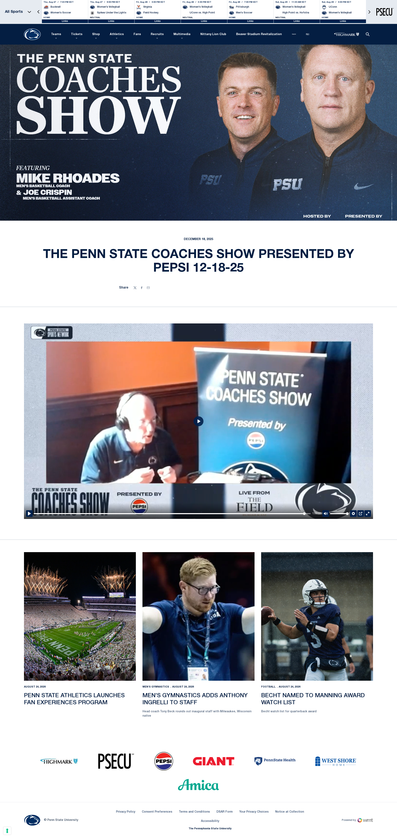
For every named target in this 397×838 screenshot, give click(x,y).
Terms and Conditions (194, 812)
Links (65, 21)
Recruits (157, 34)
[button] (38, 12)
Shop (96, 34)
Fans (137, 34)
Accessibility (210, 821)
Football (268, 687)
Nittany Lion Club (213, 34)
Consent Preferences (157, 812)
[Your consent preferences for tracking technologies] (7, 831)
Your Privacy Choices (254, 812)
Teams (56, 34)
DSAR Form (224, 812)
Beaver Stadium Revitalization (259, 34)
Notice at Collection (289, 812)
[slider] (172, 514)
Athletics (117, 34)
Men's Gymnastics (155, 687)
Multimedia (181, 34)
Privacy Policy (125, 812)
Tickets (76, 34)
